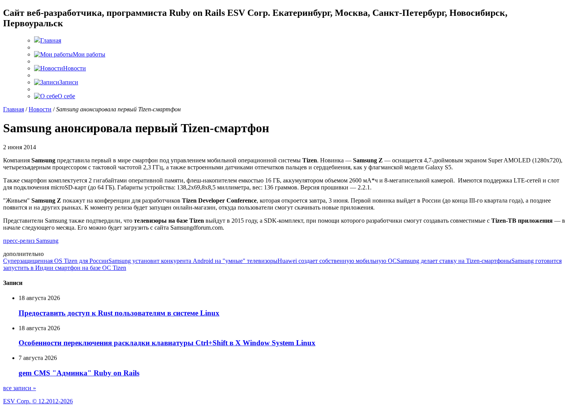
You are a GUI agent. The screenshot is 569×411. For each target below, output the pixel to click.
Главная (13, 109)
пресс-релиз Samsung (30, 240)
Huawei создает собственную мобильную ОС (337, 261)
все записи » (19, 388)
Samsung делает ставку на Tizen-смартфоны (454, 261)
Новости (40, 109)
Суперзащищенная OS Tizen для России (55, 261)
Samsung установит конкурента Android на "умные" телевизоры (193, 261)
